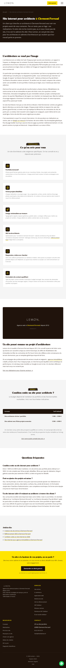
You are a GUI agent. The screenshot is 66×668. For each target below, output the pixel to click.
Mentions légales (33, 661)
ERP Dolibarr (38, 605)
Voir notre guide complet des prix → (33, 439)
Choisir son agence (8, 637)
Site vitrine (37, 589)
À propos (5, 624)
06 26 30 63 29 (38, 630)
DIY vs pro (6, 643)
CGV (33, 664)
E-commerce (38, 592)
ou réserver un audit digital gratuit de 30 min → (33, 573)
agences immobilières (55, 359)
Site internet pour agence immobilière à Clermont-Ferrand (23, 540)
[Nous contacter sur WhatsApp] (61, 663)
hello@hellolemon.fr (40, 633)
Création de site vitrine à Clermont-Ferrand (18, 531)
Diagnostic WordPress (9, 646)
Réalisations (6, 627)
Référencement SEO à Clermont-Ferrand (17, 534)
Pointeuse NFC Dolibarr (41, 611)
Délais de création (8, 640)
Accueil (5, 12)
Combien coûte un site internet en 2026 (17, 537)
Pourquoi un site (7, 633)
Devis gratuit (52, 3)
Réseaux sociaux (39, 608)
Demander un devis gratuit (33, 568)
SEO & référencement (40, 602)
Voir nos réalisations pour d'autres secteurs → (18, 370)
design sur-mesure (19, 120)
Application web (39, 595)
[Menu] (62, 3)
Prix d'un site (6, 630)
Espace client (33, 659)
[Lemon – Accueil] (9, 3)
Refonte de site (38, 599)
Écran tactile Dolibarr (40, 614)
